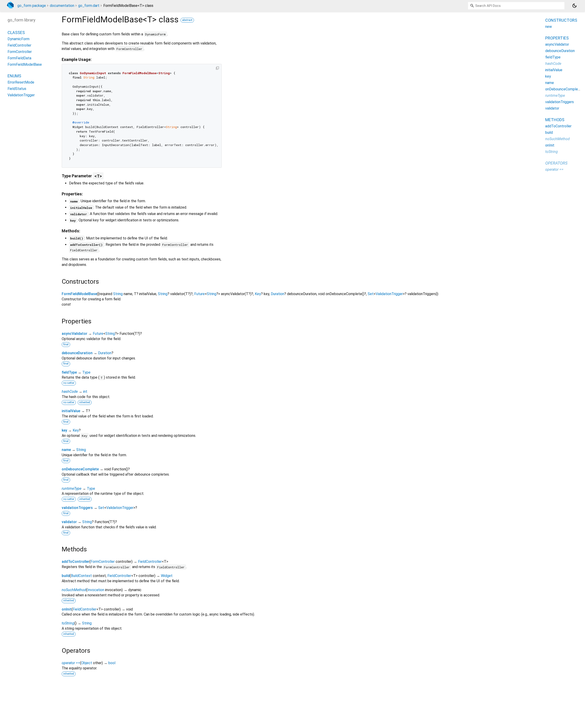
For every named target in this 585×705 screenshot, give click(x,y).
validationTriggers (77, 508)
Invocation (95, 590)
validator (69, 522)
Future (199, 294)
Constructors (561, 20)
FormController (102, 561)
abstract (187, 20)
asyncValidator (74, 333)
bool (111, 663)
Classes (16, 32)
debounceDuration (77, 353)
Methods (554, 119)
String (118, 294)
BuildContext (81, 576)
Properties (557, 38)
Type (86, 372)
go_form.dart (88, 5)
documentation (62, 5)
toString (68, 623)
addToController (75, 561)
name (66, 450)
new (548, 26)
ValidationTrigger (389, 294)
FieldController (150, 561)
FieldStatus (17, 88)
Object (86, 663)
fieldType (69, 372)
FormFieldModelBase (79, 294)
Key (258, 294)
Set (371, 294)
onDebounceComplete (80, 469)
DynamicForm (18, 39)
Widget (167, 576)
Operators (556, 163)
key (64, 430)
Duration (277, 294)
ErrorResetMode (21, 82)
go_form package (31, 5)
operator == (71, 663)
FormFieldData (19, 58)
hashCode (70, 391)
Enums (14, 75)
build (66, 576)
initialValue (71, 411)
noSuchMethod (74, 590)
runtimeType (71, 488)
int (85, 391)
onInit (67, 609)
